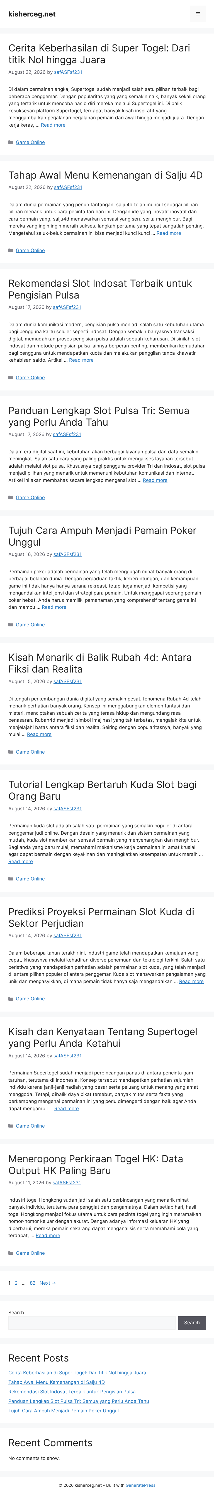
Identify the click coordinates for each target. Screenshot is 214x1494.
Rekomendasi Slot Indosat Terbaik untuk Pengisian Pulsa (72, 1391)
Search (16, 1312)
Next (48, 1283)
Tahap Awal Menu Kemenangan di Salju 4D (105, 175)
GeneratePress (140, 1485)
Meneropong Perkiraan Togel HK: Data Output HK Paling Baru (95, 1164)
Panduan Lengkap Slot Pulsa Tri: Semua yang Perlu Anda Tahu (98, 416)
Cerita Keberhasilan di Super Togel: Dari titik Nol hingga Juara (99, 53)
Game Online (30, 142)
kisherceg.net (32, 14)
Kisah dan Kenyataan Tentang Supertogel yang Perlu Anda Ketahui (102, 1037)
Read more (53, 125)
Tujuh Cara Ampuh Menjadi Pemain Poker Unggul (63, 1411)
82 (33, 1283)
